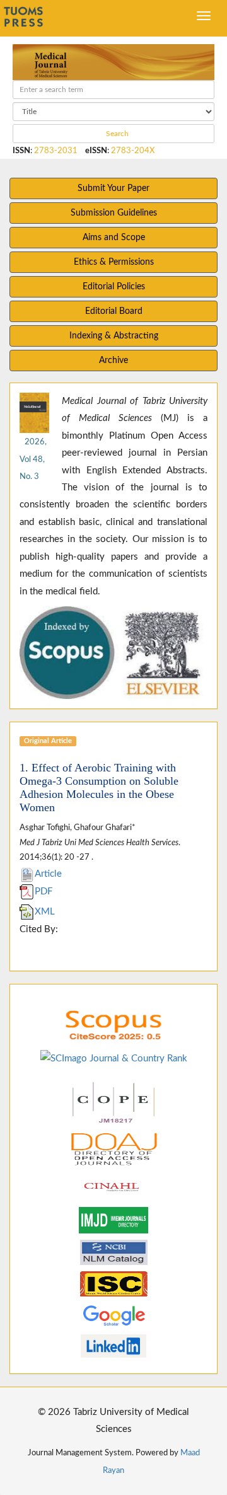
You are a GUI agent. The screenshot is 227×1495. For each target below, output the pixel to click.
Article (48, 874)
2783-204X (132, 150)
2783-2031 (56, 150)
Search (116, 133)
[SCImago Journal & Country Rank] (113, 1058)
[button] (34, 652)
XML (45, 911)
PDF (43, 891)
